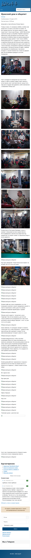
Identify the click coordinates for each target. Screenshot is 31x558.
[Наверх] (29, 556)
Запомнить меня (8, 525)
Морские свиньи (8, 473)
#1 (2, 480)
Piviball (5, 471)
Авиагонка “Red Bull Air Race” (11, 466)
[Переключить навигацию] (1, 9)
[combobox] (23, 9)
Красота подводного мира (10, 468)
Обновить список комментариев (10, 503)
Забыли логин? (6, 534)
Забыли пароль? (6, 532)
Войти (15, 529)
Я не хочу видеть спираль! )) (11, 469)
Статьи (3, 16)
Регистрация (5, 536)
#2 (2, 486)
